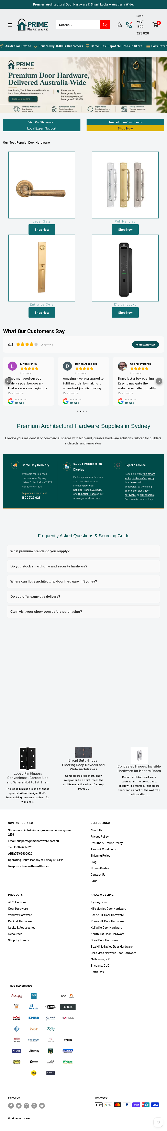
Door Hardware (18, 908)
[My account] (120, 24)
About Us (96, 830)
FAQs (94, 881)
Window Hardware (20, 915)
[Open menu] (10, 25)
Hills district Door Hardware (108, 908)
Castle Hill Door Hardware (107, 915)
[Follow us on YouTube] (42, 1105)
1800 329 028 (31, 497)
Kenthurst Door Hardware (107, 934)
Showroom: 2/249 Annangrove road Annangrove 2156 (39, 832)
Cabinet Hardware (20, 921)
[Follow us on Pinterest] (34, 1105)
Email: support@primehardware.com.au (33, 841)
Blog (94, 862)
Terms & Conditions (103, 849)
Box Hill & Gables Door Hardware (112, 946)
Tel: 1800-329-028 (20, 847)
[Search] (105, 24)
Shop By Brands (18, 940)
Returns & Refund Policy (107, 843)
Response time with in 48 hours (28, 866)
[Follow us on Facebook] (11, 1105)
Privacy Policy (100, 836)
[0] (155, 24)
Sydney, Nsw (99, 902)
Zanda (87, 489)
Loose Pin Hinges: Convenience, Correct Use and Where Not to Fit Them (28, 777)
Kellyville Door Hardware (106, 927)
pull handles (147, 494)
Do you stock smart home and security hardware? (48, 566)
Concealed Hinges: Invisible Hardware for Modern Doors (139, 768)
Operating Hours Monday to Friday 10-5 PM (35, 860)
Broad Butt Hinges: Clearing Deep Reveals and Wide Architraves (83, 764)
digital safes (139, 478)
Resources (15, 934)
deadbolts (130, 486)
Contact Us (98, 874)
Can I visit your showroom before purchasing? (46, 611)
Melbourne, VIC (100, 959)
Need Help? (140, 18)
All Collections (17, 902)
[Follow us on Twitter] (19, 1105)
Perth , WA (97, 972)
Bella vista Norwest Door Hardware (113, 953)
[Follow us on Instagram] (26, 1105)
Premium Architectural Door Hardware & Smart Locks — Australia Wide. (83, 4)
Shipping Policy (100, 855)
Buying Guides (100, 868)
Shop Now (125, 128)
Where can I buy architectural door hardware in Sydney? (53, 581)
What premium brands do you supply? (40, 551)
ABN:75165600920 (20, 853)
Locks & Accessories (21, 927)
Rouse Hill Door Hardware (107, 921)
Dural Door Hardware (104, 940)
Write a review (145, 344)
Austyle (96, 489)
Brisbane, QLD (100, 965)
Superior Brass (87, 493)
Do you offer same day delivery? (35, 596)
